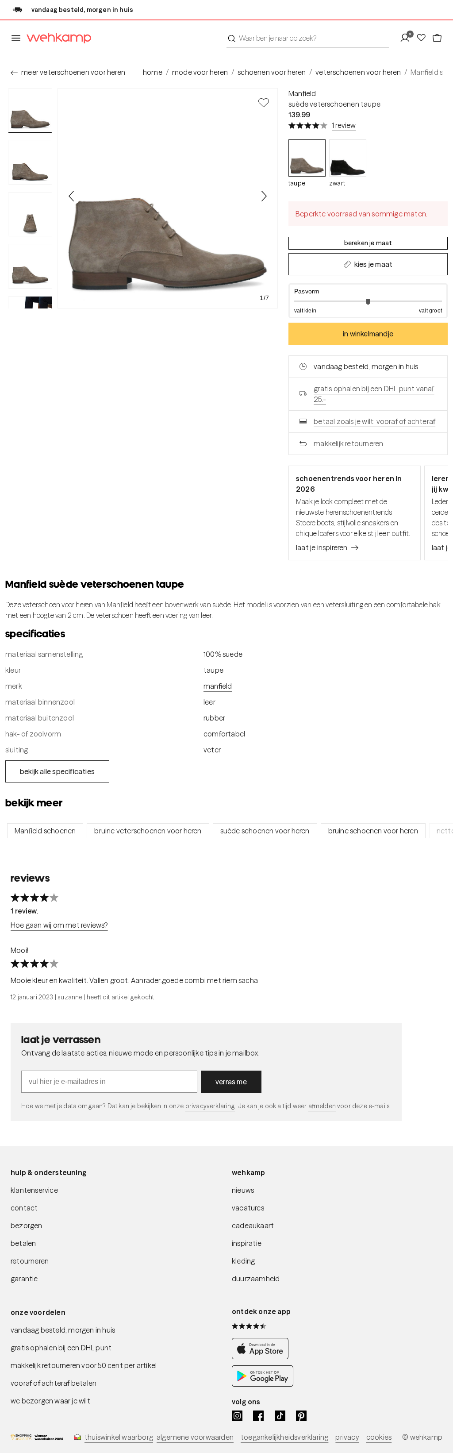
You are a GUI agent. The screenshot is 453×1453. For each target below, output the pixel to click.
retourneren (30, 1260)
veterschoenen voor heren (358, 72)
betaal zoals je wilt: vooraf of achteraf (374, 421)
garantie (24, 1278)
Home (152, 72)
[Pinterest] (301, 1416)
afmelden (322, 1106)
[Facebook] (258, 1416)
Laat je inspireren (322, 547)
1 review (344, 125)
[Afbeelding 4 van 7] (30, 266)
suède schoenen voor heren (265, 830)
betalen (23, 1243)
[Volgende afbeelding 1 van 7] (264, 196)
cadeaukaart (253, 1225)
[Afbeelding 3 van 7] (30, 214)
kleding (243, 1260)
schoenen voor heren (272, 72)
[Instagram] (237, 1416)
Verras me (231, 1081)
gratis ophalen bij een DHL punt (61, 1347)
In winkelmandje (368, 333)
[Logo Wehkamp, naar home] (56, 38)
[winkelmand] (437, 38)
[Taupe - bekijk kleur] (307, 158)
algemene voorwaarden (195, 1437)
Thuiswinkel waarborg (118, 1437)
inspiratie (246, 1243)
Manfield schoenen (45, 830)
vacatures (248, 1207)
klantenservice (34, 1190)
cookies (379, 1437)
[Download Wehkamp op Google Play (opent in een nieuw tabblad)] (262, 1384)
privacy (347, 1437)
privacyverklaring (210, 1106)
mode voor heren (200, 72)
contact (24, 1207)
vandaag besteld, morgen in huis (63, 1330)
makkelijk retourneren (348, 443)
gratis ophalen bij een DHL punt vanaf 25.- (374, 394)
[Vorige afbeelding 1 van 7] (72, 196)
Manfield (302, 93)
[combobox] (307, 38)
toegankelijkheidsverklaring (284, 1437)
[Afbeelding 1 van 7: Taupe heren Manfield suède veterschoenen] (30, 110)
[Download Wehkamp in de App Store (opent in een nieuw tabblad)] (262, 1356)
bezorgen (26, 1225)
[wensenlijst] (424, 38)
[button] (368, 300)
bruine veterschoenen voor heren (147, 830)
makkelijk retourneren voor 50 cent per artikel (84, 1365)
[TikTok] (280, 1416)
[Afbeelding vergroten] (168, 198)
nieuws (243, 1190)
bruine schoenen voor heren (373, 830)
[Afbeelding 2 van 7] (30, 162)
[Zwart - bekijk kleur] (347, 158)
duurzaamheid (256, 1278)
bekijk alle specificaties (57, 771)
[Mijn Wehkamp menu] (407, 38)
